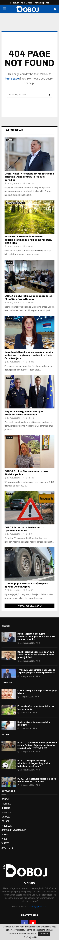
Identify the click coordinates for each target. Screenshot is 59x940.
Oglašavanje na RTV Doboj (21, 3)
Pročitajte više (30, 937)
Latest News (14, 130)
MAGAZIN (6, 812)
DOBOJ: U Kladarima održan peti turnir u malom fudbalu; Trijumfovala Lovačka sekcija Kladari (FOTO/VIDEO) (37, 745)
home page (12, 78)
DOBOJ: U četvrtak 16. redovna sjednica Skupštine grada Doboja (28, 297)
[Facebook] (24, 923)
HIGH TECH (7, 804)
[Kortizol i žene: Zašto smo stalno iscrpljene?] (9, 725)
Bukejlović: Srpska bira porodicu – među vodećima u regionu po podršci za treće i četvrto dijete (29, 355)
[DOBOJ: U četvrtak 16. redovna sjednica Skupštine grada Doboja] (29, 276)
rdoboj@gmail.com (38, 906)
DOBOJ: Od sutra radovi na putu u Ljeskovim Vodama (24, 529)
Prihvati (44, 933)
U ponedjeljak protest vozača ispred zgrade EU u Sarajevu (26, 585)
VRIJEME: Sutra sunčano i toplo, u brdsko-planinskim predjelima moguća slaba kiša (28, 239)
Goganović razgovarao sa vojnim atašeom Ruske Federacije (24, 413)
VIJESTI (9, 140)
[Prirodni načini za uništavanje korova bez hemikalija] (9, 709)
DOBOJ (9, 262)
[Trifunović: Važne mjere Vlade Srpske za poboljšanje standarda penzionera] (9, 673)
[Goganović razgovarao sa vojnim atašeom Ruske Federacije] (29, 391)
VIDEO (5, 839)
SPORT (5, 834)
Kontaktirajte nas (42, 3)
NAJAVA (6, 817)
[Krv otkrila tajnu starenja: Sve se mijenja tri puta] (9, 694)
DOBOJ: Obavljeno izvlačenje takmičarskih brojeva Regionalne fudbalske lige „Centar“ (33, 763)
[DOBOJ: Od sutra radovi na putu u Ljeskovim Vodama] (29, 507)
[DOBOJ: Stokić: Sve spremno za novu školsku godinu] (29, 451)
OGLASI (5, 821)
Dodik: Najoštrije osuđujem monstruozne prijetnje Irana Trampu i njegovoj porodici (29, 176)
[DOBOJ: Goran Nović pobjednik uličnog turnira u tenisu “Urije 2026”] (9, 782)
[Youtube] (32, 923)
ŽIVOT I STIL (7, 848)
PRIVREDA (6, 826)
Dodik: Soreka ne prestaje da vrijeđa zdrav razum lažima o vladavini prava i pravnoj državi (36, 655)
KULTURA (6, 808)
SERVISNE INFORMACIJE (15, 203)
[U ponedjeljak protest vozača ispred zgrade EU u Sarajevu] (29, 564)
